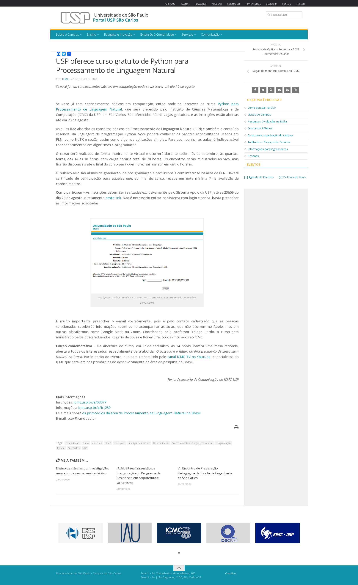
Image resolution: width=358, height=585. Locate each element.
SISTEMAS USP (233, 4)
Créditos (230, 573)
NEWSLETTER (200, 4)
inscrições (119, 443)
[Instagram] (295, 90)
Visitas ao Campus (259, 114)
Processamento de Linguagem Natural (192, 443)
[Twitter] (263, 90)
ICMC (65, 79)
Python (61, 448)
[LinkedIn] (287, 90)
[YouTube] (271, 90)
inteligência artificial (139, 443)
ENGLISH (300, 4)
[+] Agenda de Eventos (259, 177)
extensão (97, 443)
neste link (113, 197)
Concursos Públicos (260, 128)
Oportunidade (160, 443)
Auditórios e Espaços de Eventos (269, 142)
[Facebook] (255, 90)
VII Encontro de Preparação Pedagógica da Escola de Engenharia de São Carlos (205, 473)
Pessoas (253, 156)
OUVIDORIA (271, 4)
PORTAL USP (170, 4)
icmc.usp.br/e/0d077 (90, 402)
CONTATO (286, 4)
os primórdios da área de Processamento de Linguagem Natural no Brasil (141, 413)
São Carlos (73, 448)
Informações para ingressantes (268, 149)
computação (72, 443)
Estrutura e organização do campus (270, 135)
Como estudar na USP (262, 107)
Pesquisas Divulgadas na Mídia (267, 121)
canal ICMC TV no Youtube (189, 356)
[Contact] (279, 90)
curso (86, 443)
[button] (179, 553)
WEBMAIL (185, 4)
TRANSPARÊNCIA (253, 4)
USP (85, 448)
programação (223, 443)
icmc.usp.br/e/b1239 (94, 407)
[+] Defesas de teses (292, 177)
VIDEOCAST (217, 4)
